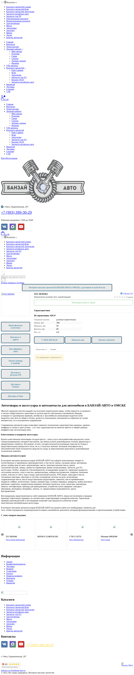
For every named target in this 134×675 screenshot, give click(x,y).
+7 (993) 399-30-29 (16, 212)
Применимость (41, 349)
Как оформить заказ (15, 350)
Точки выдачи (12, 47)
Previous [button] (2, 534)
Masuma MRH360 (109, 536)
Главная (9, 42)
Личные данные (19, 61)
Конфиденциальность (16, 564)
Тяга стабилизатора (76, 540)
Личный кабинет (14, 49)
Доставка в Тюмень (16, 385)
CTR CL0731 (75, 536)
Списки (15, 58)
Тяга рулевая (105, 540)
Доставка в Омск (15, 396)
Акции (9, 562)
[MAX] (12, 226)
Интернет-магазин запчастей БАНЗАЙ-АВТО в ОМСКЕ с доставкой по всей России (67, 287)
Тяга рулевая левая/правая (15, 540)
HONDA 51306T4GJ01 (47, 536)
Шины (9, 33)
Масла (9, 26)
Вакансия (10, 84)
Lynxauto (10, 89)
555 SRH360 (11, 536)
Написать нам (78, 340)
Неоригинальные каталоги (18, 21)
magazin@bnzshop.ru (12, 652)
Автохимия (11, 28)
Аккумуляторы (13, 23)
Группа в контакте (107, 340)
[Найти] (3, 280)
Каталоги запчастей (18, 7)
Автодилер (16, 75)
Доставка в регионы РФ (15, 373)
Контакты (10, 44)
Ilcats (14, 73)
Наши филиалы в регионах (16, 326)
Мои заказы (17, 51)
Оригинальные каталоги (17, 19)
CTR (8, 91)
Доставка (10, 87)
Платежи (15, 54)
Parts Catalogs (17, 70)
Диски (9, 35)
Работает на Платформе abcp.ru (13, 670)
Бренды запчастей (14, 37)
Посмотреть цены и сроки (83, 302)
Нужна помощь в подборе (12, 283)
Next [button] (131, 534)
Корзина (15, 63)
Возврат (9, 569)
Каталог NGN (18, 80)
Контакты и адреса (15, 338)
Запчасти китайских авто (17, 14)
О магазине (11, 571)
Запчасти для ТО (13, 16)
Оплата (9, 573)
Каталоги (11, 2)
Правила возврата (14, 576)
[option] (15, 304)
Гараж (14, 56)
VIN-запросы (12, 65)
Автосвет (10, 30)
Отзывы (53, 349)
